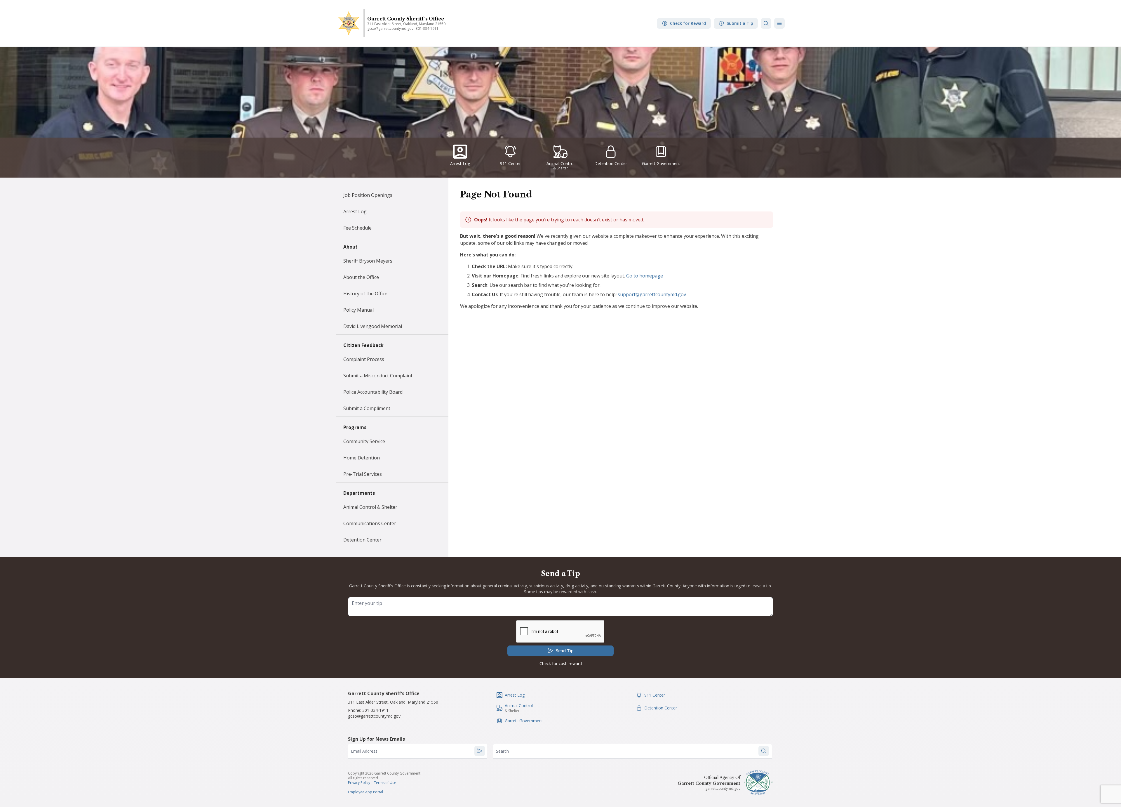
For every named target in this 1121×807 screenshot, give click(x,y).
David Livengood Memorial (372, 326)
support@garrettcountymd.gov (652, 294)
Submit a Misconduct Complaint (377, 375)
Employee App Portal (365, 791)
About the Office (361, 277)
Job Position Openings (367, 195)
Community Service (364, 441)
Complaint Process (363, 359)
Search (502, 751)
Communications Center (369, 523)
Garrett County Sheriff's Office (405, 19)
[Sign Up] (479, 751)
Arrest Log (355, 211)
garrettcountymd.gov (722, 788)
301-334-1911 (427, 28)
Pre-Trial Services (362, 474)
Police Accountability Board (373, 392)
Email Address (364, 751)
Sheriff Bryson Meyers (367, 261)
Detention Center (362, 540)
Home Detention (361, 457)
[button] (779, 23)
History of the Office (365, 293)
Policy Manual (358, 310)
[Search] (766, 23)
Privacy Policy (359, 782)
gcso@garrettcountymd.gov (390, 28)
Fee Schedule (357, 228)
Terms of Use (385, 782)
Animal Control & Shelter (370, 507)
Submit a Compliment (366, 408)
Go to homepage (644, 276)
